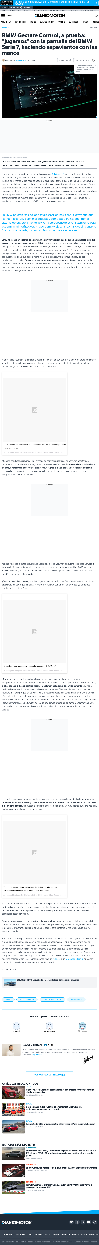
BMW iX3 (24, 10)
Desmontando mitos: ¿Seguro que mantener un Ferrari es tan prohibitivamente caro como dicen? (43, 165)
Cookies (78, 1242)
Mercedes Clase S (74, 959)
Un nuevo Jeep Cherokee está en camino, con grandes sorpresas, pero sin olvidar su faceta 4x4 (43, 162)
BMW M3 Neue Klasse (39, 10)
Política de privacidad (89, 1242)
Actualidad (6, 22)
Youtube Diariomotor (52, 999)
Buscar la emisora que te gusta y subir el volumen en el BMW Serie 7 (30, 666)
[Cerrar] (95, 65)
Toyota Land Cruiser (90, 10)
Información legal (67, 1242)
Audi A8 (56, 959)
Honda (77, 10)
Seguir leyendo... (38, 1055)
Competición (20, 22)
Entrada (5, 27)
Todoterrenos (67, 10)
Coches (32, 22)
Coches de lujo (27, 999)
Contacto (56, 1242)
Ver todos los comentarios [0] (49, 1075)
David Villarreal (10, 60)
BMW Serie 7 (58, 174)
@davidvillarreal (21, 60)
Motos (96, 22)
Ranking (61, 22)
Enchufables (32, 1148)
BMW (9, 215)
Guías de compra (47, 22)
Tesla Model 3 (13, 10)
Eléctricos (73, 22)
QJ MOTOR (54, 10)
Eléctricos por (14, 7)
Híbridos (85, 22)
